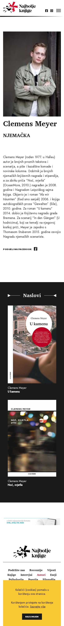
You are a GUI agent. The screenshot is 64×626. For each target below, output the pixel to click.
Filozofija (49, 579)
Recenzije (36, 570)
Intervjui (26, 574)
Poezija (33, 579)
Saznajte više (38, 607)
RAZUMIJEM (32, 616)
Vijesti (51, 570)
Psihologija (16, 579)
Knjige (11, 574)
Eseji (53, 574)
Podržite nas (16, 570)
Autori (41, 574)
